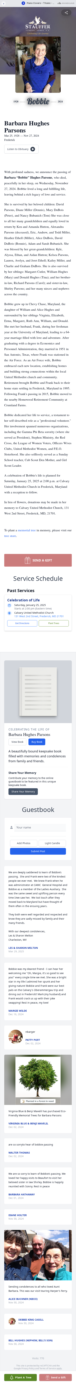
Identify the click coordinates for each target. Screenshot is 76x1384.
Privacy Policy (28, 1368)
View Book (17, 741)
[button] (38, 1080)
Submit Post (38, 851)
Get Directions (22, 623)
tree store (10, 536)
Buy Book (36, 741)
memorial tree (27, 530)
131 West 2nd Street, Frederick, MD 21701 (39, 616)
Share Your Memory (23, 791)
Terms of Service (47, 1368)
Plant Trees (53, 623)
